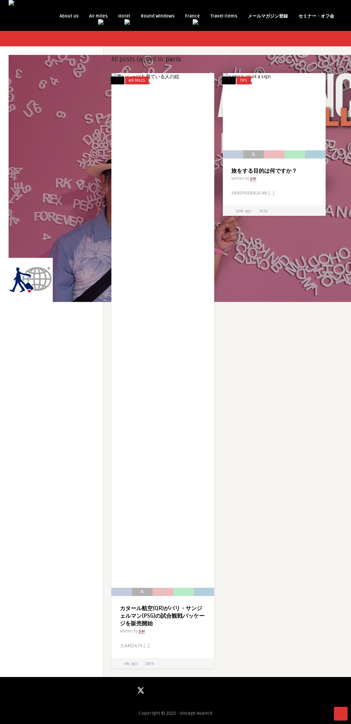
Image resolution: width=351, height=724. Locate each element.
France (192, 16)
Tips (243, 80)
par (142, 631)
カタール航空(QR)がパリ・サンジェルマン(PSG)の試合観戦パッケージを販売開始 (162, 616)
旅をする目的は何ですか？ (264, 170)
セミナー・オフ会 (316, 16)
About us (69, 16)
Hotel (124, 16)
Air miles (98, 16)
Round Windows (157, 16)
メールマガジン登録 (268, 16)
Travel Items (223, 16)
